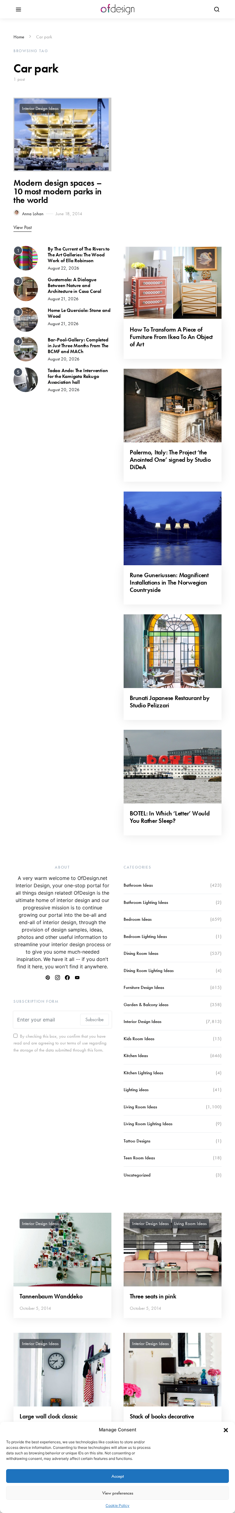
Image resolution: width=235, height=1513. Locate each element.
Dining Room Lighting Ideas (148, 970)
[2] (25, 288)
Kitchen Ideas (136, 1055)
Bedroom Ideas (137, 919)
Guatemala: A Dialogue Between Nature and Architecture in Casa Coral (74, 285)
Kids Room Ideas (139, 1039)
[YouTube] (77, 977)
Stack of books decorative (162, 1416)
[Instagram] (57, 977)
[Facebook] (67, 977)
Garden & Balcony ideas (146, 1005)
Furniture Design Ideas (144, 987)
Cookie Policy (117, 1505)
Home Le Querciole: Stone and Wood (79, 313)
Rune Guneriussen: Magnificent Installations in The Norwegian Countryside (169, 582)
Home (18, 37)
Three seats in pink (153, 1296)
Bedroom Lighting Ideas (145, 936)
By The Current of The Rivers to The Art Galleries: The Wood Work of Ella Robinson (79, 255)
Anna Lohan (32, 214)
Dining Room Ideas (141, 953)
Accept (117, 1476)
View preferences (117, 1493)
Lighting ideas (136, 1090)
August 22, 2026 (63, 268)
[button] (226, 1430)
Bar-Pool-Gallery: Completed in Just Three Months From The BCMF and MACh (78, 345)
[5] (25, 379)
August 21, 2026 (63, 299)
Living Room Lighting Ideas (148, 1124)
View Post (22, 227)
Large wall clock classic (48, 1416)
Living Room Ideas (140, 1107)
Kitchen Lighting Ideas (143, 1073)
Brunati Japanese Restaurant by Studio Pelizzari (170, 701)
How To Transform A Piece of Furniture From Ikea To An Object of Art (171, 336)
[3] (25, 319)
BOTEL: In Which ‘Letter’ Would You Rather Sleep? (170, 817)
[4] (25, 348)
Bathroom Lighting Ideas (146, 902)
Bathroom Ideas (138, 885)
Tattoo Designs (137, 1141)
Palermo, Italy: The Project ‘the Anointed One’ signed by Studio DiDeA (170, 459)
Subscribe (94, 1019)
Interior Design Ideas (40, 108)
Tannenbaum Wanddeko (51, 1296)
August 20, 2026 (64, 359)
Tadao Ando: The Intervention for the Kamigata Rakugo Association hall (78, 376)
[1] (25, 258)
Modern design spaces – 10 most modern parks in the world (57, 191)
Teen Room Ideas (139, 1158)
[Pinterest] (47, 977)
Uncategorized (137, 1175)
